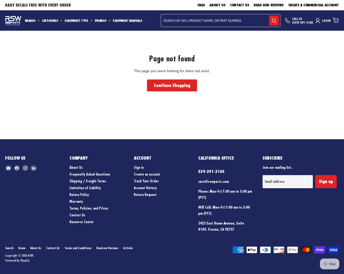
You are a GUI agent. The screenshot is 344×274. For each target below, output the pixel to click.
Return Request (145, 194)
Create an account (147, 174)
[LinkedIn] (33, 168)
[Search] (274, 20)
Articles (128, 248)
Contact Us (239, 5)
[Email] (8, 168)
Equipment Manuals (127, 21)
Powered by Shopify (17, 260)
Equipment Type (76, 21)
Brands (30, 21)
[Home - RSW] (13, 20)
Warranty (76, 201)
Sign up (326, 181)
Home (21, 248)
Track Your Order (146, 181)
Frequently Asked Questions (90, 174)
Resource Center (82, 222)
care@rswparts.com (213, 181)
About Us (217, 5)
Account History (145, 188)
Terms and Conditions (78, 248)
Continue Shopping (172, 85)
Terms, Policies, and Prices (89, 208)
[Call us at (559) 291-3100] (287, 20)
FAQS (201, 5)
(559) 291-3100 (302, 22)
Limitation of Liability (85, 188)
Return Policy (79, 194)
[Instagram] (25, 168)
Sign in (139, 167)
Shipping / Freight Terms (88, 181)
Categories (50, 21)
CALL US (297, 19)
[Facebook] (17, 168)
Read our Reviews (269, 5)
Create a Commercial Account (313, 5)
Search (9, 248)
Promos (100, 21)
